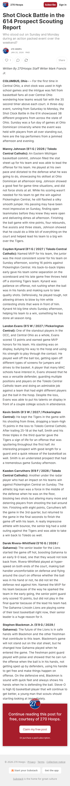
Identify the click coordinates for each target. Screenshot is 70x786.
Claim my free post (35, 729)
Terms (41, 761)
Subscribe (50, 4)
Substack (18, 778)
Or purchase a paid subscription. (35, 737)
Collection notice (56, 761)
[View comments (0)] (18, 60)
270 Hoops (16, 49)
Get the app (52, 770)
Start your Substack (26, 770)
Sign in (63, 4)
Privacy (32, 761)
